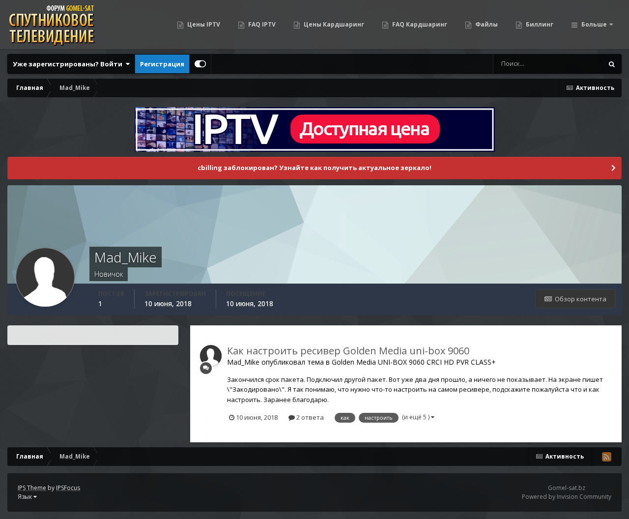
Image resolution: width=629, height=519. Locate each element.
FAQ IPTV (261, 24)
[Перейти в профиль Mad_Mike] (211, 356)
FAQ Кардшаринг (419, 24)
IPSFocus (68, 488)
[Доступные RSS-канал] (606, 456)
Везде (580, 63)
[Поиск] (611, 64)
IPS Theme (32, 488)
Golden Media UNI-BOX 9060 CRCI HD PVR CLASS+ (414, 362)
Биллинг (538, 24)
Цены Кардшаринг (333, 24)
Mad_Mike (243, 362)
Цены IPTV (203, 24)
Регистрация (162, 63)
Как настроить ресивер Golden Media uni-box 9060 (348, 350)
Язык (25, 496)
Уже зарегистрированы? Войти (69, 63)
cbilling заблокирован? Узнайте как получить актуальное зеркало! (314, 167)
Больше (594, 24)
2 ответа (309, 417)
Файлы (486, 24)
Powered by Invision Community (566, 496)
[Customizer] (200, 64)
